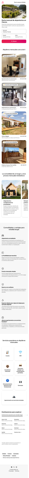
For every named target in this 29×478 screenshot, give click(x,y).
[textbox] (8, 37)
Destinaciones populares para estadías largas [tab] (12, 415)
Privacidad (11, 471)
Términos (17, 471)
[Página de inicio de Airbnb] (3, 2)
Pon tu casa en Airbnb (19, 2)
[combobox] (14, 32)
